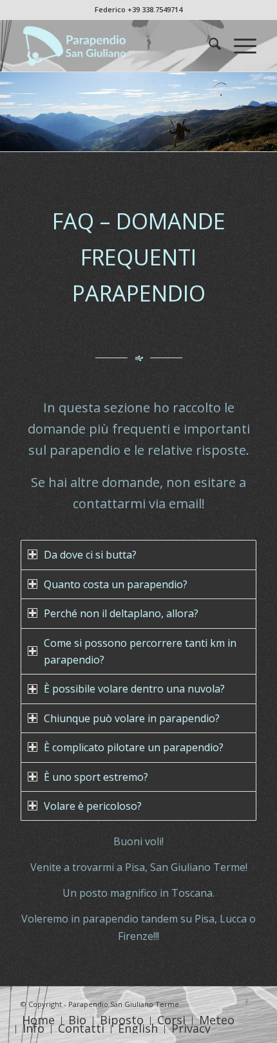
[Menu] (238, 46)
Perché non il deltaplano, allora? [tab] (121, 613)
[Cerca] (208, 46)
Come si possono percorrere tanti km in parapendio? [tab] (140, 651)
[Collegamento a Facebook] (246, 1002)
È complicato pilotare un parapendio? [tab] (134, 747)
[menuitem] (208, 46)
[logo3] (115, 46)
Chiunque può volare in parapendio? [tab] (132, 718)
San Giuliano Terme (197, 867)
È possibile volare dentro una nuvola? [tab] (134, 689)
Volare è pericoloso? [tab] (93, 806)
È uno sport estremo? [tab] (96, 777)
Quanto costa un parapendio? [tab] (115, 584)
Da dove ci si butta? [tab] (90, 555)
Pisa (135, 867)
